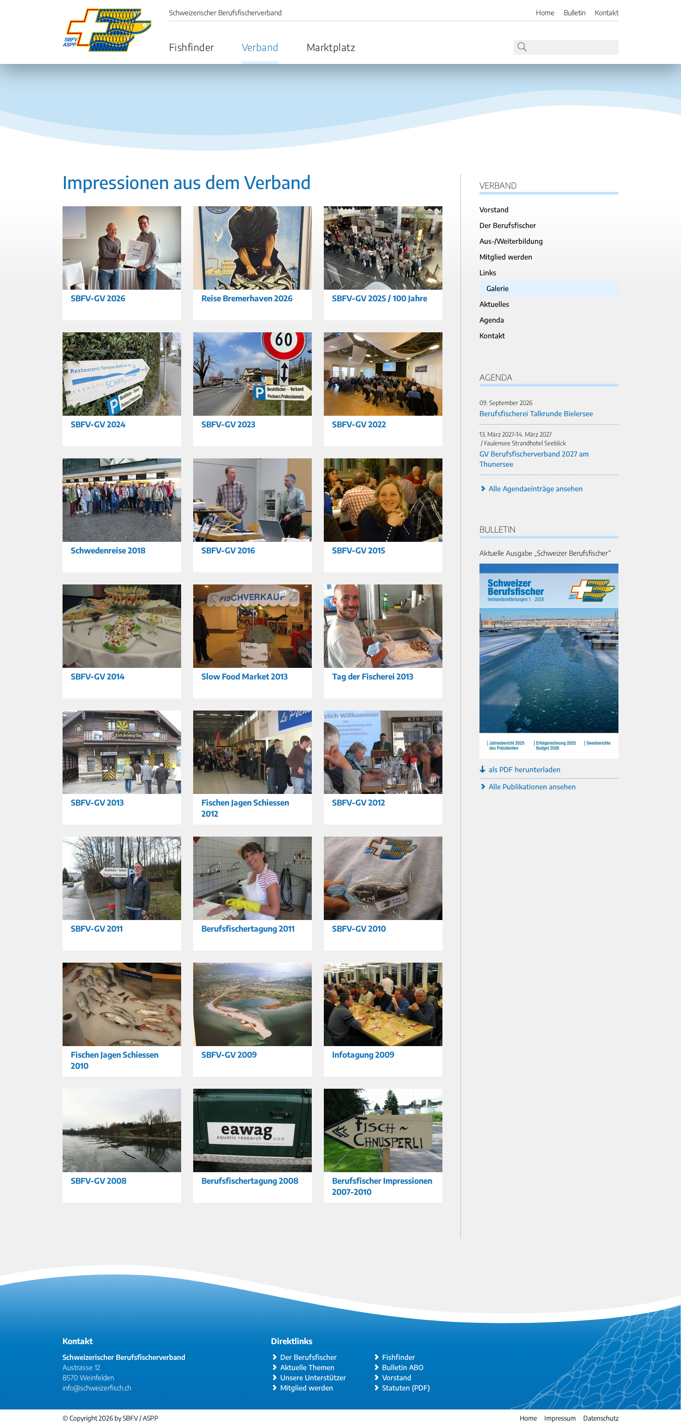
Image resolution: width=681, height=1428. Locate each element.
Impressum (560, 1418)
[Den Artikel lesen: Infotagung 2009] (383, 1040)
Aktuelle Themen (307, 1367)
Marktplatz (331, 47)
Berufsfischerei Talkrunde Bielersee (536, 413)
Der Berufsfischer (507, 225)
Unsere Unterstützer (313, 1377)
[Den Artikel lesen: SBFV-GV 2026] (122, 284)
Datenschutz (600, 1418)
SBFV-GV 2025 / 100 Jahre (379, 298)
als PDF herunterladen (525, 769)
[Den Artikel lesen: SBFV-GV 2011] (122, 914)
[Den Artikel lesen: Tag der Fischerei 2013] (383, 662)
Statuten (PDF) (406, 1388)
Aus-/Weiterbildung (511, 241)
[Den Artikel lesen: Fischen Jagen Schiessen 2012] (252, 788)
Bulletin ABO (402, 1367)
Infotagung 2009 (363, 1054)
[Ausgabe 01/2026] (548, 753)
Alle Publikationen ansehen (532, 786)
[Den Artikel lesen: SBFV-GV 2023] (252, 410)
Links (487, 272)
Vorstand (494, 209)
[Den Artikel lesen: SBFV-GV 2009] (252, 1040)
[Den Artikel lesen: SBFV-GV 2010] (383, 914)
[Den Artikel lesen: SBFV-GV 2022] (383, 410)
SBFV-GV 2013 (97, 802)
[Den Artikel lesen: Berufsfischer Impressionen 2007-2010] (383, 1166)
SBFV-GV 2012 (358, 802)
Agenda (491, 320)
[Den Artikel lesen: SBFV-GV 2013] (122, 788)
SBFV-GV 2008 (98, 1180)
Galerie (497, 288)
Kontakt (606, 12)
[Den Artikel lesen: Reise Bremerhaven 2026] (252, 284)
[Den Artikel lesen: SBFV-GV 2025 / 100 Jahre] (383, 284)
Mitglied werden (505, 257)
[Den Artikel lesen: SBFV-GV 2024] (122, 410)
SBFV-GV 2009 (229, 1054)
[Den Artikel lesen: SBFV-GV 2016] (252, 536)
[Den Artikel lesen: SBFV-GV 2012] (383, 788)
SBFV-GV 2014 (98, 676)
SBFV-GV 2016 (228, 550)
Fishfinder (191, 47)
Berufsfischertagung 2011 (248, 928)
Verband (260, 47)
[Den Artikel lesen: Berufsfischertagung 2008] (252, 1166)
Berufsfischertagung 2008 (250, 1180)
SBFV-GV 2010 (359, 928)
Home (545, 12)
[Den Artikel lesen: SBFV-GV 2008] (122, 1166)
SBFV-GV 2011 (97, 928)
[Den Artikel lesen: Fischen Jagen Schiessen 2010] (122, 1040)
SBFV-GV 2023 (228, 424)
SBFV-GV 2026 (98, 298)
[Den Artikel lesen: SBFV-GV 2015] (383, 536)
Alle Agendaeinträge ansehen (536, 488)
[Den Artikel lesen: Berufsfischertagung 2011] (252, 914)
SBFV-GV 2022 (359, 424)
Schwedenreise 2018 (108, 550)
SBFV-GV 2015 (358, 550)
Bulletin (575, 12)
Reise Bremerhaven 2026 (247, 298)
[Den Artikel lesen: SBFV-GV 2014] (122, 662)
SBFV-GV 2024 (98, 424)
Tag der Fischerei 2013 (372, 676)
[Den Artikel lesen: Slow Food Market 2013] (252, 662)
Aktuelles (494, 304)
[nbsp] (521, 47)
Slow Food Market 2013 (245, 676)
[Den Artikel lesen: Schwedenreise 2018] (122, 536)
